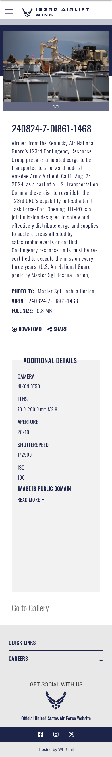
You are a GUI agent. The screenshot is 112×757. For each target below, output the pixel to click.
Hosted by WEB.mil (56, 749)
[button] (9, 12)
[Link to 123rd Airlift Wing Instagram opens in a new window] (56, 734)
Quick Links (22, 642)
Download (29, 329)
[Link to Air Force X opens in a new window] (71, 734)
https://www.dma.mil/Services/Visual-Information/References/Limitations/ (52, 581)
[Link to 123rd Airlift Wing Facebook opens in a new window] (40, 734)
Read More (30, 499)
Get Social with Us (56, 684)
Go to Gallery (30, 607)
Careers (18, 658)
